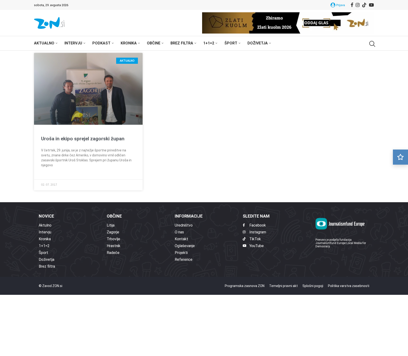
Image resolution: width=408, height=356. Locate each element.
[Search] (371, 44)
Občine (153, 43)
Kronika (129, 43)
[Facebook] (351, 5)
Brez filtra (181, 43)
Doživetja (257, 43)
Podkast (101, 43)
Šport (230, 43)
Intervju (73, 43)
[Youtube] (371, 5)
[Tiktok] (364, 5)
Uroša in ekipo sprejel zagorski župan (82, 139)
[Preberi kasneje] (400, 157)
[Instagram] (357, 5)
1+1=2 (208, 43)
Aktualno (44, 43)
